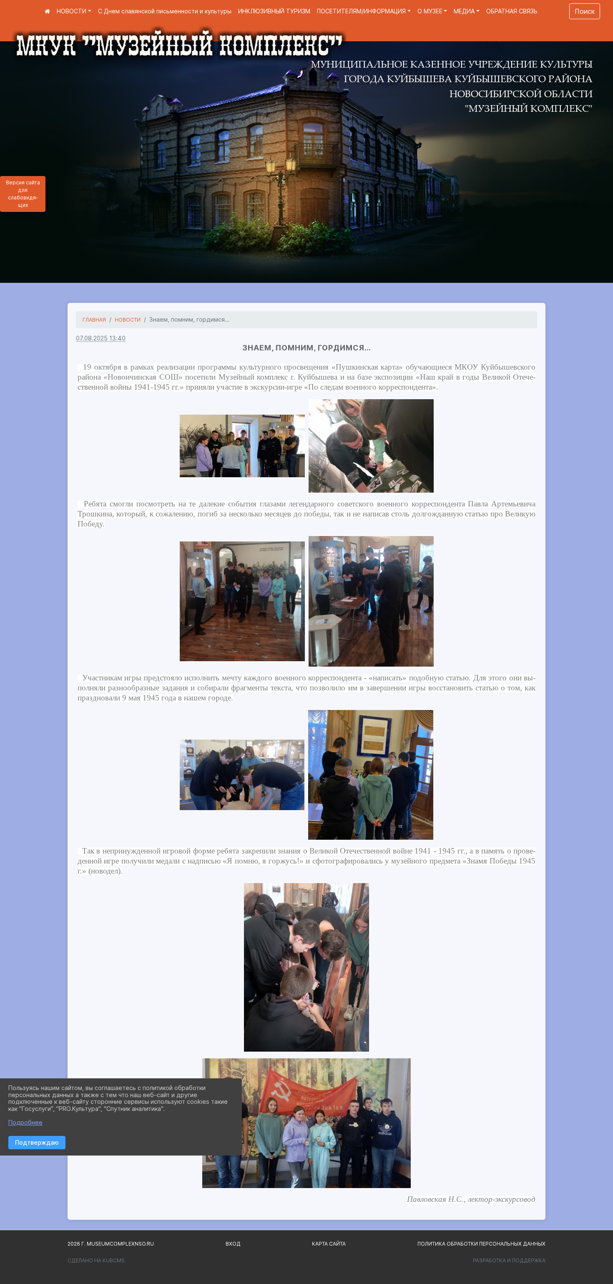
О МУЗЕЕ (429, 11)
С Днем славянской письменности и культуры (164, 11)
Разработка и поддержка (509, 1260)
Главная (94, 320)
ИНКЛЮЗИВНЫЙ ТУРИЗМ (274, 11)
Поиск (585, 11)
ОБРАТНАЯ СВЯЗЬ (512, 11)
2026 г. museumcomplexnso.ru (111, 1244)
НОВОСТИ (71, 11)
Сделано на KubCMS (96, 1260)
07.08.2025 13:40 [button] (101, 338)
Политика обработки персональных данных (481, 1244)
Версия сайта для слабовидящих (23, 193)
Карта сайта (329, 1244)
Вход (233, 1244)
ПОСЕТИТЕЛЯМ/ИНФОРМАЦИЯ (361, 11)
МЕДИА (464, 11)
